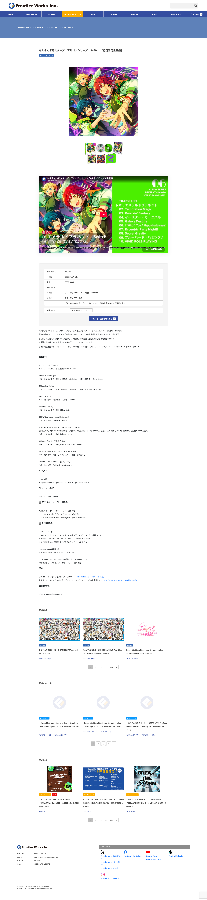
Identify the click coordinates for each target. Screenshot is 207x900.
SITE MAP (37, 860)
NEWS (10, 14)
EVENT (114, 14)
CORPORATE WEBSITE (42, 864)
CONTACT (20, 860)
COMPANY (176, 14)
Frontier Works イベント (110, 868)
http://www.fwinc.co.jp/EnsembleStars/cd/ (121, 580)
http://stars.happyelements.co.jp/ (90, 576)
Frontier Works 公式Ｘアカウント (110, 857)
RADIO (155, 14)
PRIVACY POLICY (40, 854)
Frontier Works (151, 856)
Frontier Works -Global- (132, 856)
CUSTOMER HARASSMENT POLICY (46, 857)
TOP (19, 27)
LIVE (93, 14)
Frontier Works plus (153, 859)
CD (23, 27)
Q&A (18, 864)
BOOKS (51, 14)
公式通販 (195, 14)
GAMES (134, 14)
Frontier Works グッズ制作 (110, 863)
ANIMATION (31, 14)
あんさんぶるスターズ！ (81, 310)
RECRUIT (20, 857)
